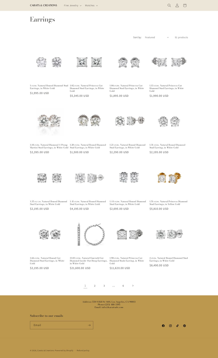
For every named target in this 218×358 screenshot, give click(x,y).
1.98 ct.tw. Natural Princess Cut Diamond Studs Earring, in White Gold (127, 261)
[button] (72, 5)
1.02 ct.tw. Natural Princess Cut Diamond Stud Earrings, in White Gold (87, 88)
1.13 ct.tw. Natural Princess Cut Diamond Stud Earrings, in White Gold (167, 88)
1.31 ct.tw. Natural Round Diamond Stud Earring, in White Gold (167, 146)
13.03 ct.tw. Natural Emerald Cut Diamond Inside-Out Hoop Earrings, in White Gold (89, 261)
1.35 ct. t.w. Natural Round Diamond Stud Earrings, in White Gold (48, 203)
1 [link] (85, 285)
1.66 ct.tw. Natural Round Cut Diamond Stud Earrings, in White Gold (47, 261)
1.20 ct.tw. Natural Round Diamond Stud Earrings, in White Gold (88, 146)
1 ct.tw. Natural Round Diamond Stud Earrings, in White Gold (49, 87)
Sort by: (137, 37)
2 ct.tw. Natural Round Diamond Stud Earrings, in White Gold (169, 259)
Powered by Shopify (64, 350)
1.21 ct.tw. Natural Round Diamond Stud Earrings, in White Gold (128, 146)
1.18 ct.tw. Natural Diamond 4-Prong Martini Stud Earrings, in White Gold (49, 146)
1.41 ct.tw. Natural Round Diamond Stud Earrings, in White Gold (88, 203)
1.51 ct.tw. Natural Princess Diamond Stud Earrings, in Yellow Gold (169, 203)
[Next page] (132, 285)
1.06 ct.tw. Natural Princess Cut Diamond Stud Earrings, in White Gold (127, 88)
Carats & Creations (45, 350)
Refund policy (83, 350)
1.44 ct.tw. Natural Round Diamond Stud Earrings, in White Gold (128, 203)
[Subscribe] (89, 325)
